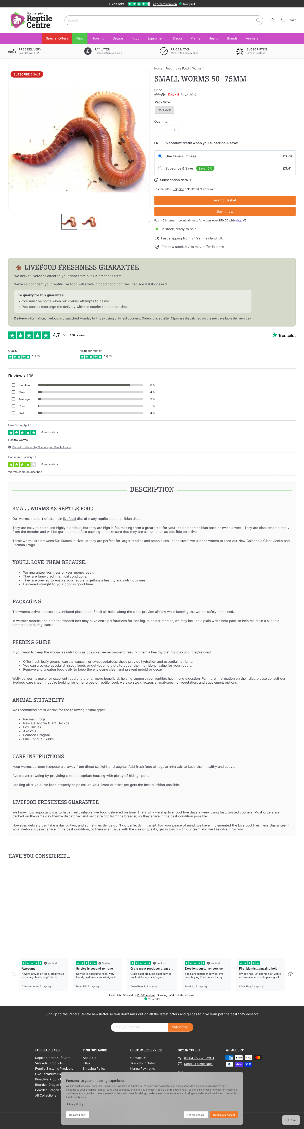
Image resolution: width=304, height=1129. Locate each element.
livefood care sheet (27, 682)
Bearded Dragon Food (51, 1085)
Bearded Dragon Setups (52, 1090)
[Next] (147, 221)
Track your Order (142, 1063)
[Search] (258, 20)
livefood (69, 519)
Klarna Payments (142, 1068)
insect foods (75, 665)
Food (136, 38)
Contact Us (138, 1058)
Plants (195, 38)
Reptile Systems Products (54, 1068)
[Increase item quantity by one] (174, 130)
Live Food (182, 68)
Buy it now (225, 211)
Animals (252, 38)
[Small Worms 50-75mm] (30, 904)
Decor (177, 38)
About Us (89, 1058)
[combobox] (164, 20)
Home (158, 68)
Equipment (156, 38)
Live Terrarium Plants (50, 1074)
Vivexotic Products (49, 1063)
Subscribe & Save (179, 168)
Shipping (178, 189)
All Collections (45, 1095)
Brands (232, 38)
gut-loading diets (104, 665)
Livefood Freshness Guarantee (261, 825)
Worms (196, 68)
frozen (147, 682)
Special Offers (57, 38)
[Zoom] (79, 139)
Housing (98, 38)
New (79, 38)
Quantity (161, 121)
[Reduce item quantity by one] (158, 130)
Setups (118, 38)
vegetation (188, 682)
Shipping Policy (94, 1068)
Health (213, 38)
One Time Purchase (180, 156)
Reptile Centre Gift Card (53, 1058)
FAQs (86, 1063)
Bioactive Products (49, 1079)
